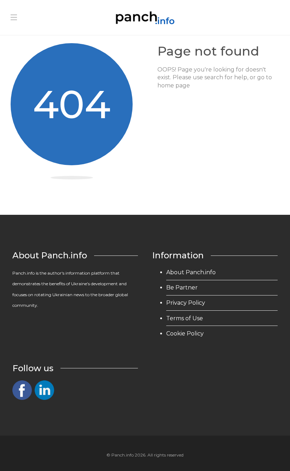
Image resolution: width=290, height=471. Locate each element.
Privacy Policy (185, 302)
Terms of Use (184, 318)
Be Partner (182, 287)
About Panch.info (191, 272)
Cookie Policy (185, 333)
